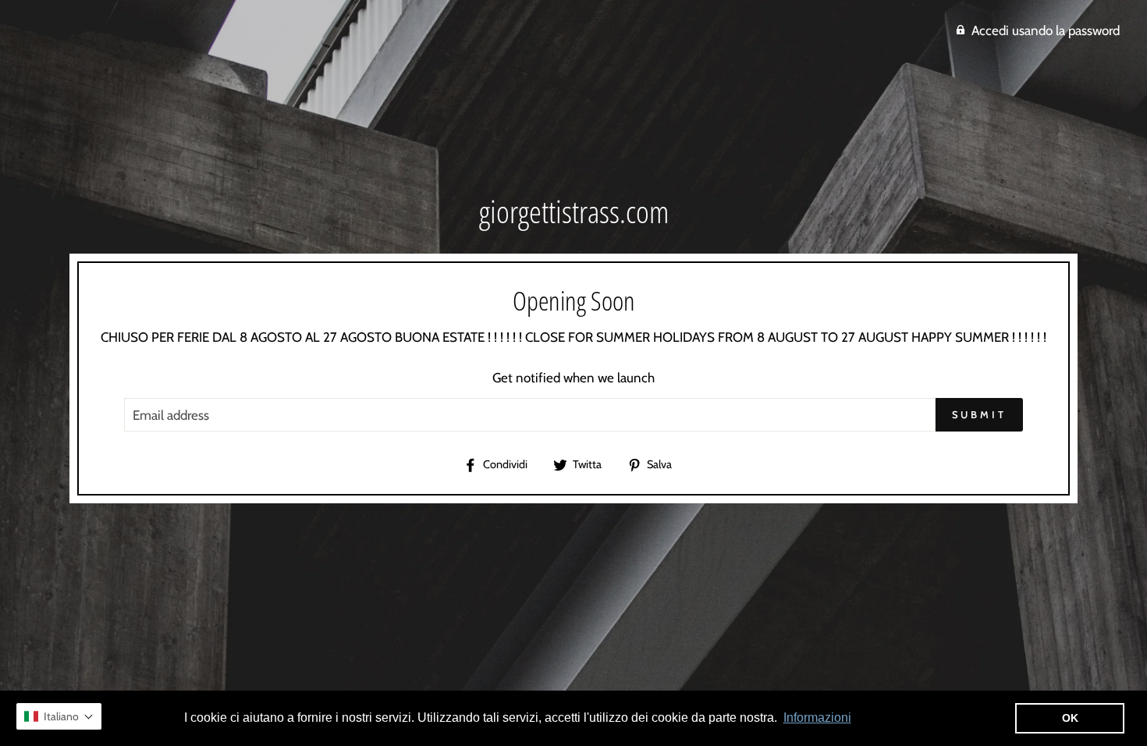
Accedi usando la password (1045, 30)
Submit (979, 414)
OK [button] (1070, 718)
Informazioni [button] (817, 717)
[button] (58, 716)
